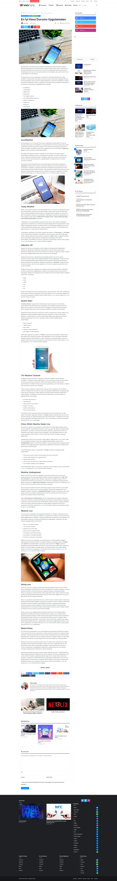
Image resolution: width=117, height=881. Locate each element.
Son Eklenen (80, 59)
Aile (74, 820)
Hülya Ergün (25, 23)
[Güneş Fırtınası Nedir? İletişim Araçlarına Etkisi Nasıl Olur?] (79, 166)
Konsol (75, 838)
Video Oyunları (77, 836)
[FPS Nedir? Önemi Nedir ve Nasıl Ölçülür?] (28, 729)
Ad (22, 772)
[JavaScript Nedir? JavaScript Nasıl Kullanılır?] (79, 160)
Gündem (95, 1)
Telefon (75, 840)
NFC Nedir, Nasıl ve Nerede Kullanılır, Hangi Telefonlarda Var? (90, 72)
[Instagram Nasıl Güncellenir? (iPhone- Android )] (79, 90)
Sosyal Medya (77, 827)
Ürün (75, 5)
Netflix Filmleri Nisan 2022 (90, 76)
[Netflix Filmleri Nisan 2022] (79, 78)
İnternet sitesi (49, 777)
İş (74, 818)
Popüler (92, 59)
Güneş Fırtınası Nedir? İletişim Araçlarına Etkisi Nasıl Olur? (89, 166)
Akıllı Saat (76, 843)
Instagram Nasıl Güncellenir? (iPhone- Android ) (89, 90)
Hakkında (78, 1)
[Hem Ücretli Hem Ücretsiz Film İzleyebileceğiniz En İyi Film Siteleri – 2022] (79, 83)
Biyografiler (76, 849)
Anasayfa (72, 1)
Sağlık (75, 823)
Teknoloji (83, 1)
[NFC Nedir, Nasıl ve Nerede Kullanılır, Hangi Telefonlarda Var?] (79, 72)
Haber (75, 829)
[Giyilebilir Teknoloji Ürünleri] (79, 152)
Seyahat (60, 5)
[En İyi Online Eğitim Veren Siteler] (62, 730)
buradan (34, 173)
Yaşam (39, 15)
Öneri (91, 1)
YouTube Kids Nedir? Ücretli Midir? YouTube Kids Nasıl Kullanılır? (89, 181)
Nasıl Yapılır (76, 809)
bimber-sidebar (45, 667)
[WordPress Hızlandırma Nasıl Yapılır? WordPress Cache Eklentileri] (79, 174)
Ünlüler (75, 847)
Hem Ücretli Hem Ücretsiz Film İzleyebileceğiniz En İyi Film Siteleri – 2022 (89, 83)
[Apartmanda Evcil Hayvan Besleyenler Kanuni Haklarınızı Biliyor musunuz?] (80, 127)
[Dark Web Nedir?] (79, 66)
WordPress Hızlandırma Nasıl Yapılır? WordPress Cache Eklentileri (89, 172)
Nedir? (87, 1)
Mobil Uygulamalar (33, 13)
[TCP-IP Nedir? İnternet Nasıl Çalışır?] (45, 732)
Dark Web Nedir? (87, 64)
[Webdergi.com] (27, 5)
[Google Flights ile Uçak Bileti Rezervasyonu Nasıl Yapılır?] (91, 127)
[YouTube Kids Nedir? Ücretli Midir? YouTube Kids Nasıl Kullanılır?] (79, 181)
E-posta (23, 777)
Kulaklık (75, 845)
